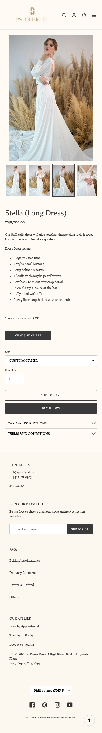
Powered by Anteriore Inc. (61, 717)
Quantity (11, 370)
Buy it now (51, 408)
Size (7, 352)
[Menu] (94, 15)
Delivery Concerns (22, 573)
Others (14, 597)
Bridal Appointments (24, 561)
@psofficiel (16, 486)
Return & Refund (21, 585)
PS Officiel (40, 717)
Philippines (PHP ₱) (49, 690)
